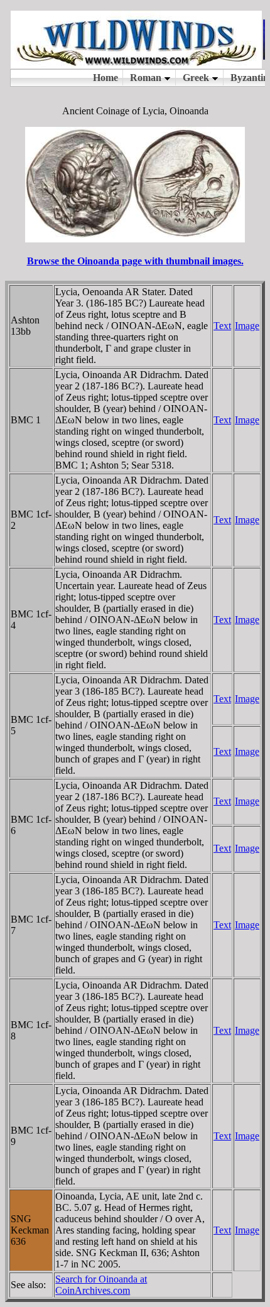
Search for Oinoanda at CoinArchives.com (101, 1285)
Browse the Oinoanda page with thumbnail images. (135, 261)
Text (222, 325)
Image (247, 325)
